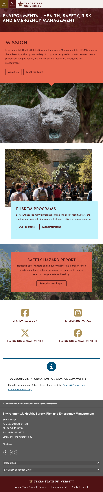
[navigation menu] (4, 4)
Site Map (7, 444)
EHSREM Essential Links (18, 469)
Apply (75, 487)
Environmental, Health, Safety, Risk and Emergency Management (48, 413)
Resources (10, 462)
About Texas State (25, 487)
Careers (43, 487)
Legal (85, 487)
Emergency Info (59, 487)
